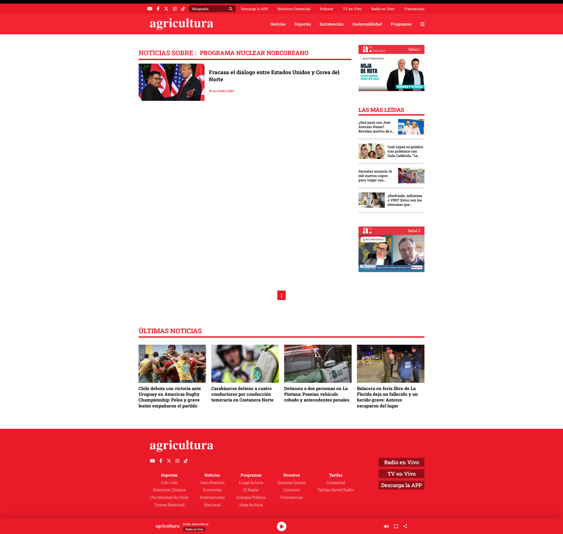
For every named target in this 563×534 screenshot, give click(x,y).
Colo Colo (169, 482)
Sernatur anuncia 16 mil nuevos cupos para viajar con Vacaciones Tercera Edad (375, 175)
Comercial (335, 482)
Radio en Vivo (383, 9)
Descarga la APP (254, 8)
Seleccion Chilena (169, 489)
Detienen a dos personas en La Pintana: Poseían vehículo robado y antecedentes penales (316, 394)
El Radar (251, 489)
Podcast (326, 9)
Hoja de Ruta (251, 504)
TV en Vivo (352, 9)
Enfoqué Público (251, 497)
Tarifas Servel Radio (335, 489)
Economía (212, 489)
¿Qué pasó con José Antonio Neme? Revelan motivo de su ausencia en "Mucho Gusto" (376, 126)
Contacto (291, 489)
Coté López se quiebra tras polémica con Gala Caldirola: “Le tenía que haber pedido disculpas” (405, 151)
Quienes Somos (291, 482)
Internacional (212, 497)
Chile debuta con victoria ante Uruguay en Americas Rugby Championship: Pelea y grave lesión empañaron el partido (170, 397)
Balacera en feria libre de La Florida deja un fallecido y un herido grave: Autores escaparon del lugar (387, 397)
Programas (401, 24)
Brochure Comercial (294, 9)
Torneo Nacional (169, 504)
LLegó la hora (251, 482)
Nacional (212, 504)
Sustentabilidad (367, 24)
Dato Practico (212, 482)
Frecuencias (414, 9)
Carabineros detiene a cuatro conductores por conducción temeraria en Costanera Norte (242, 394)
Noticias (278, 24)
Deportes (302, 24)
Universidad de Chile (169, 497)
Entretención (332, 24)
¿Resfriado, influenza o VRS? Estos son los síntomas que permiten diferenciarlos (405, 200)
